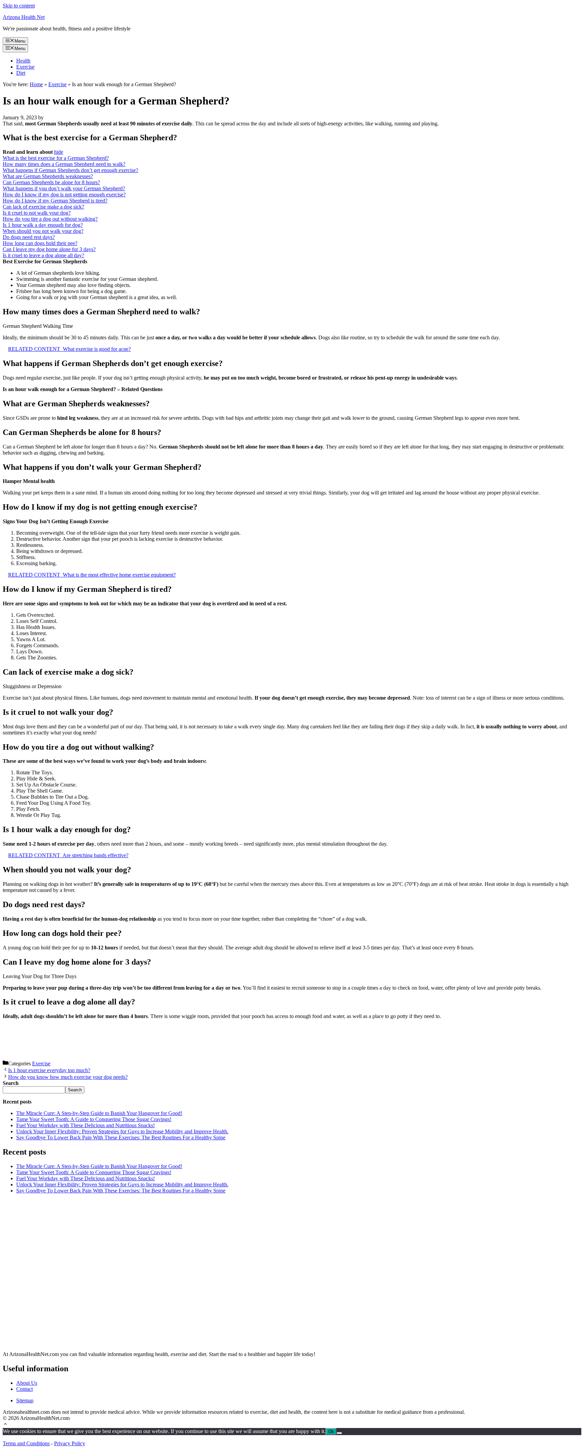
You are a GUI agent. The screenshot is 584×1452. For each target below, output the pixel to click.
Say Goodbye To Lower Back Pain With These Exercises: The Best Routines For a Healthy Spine (120, 1137)
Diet (20, 73)
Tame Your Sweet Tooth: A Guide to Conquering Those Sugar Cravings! (93, 1119)
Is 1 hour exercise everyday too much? (49, 1070)
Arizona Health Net (24, 17)
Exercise (25, 67)
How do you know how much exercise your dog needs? (68, 1077)
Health (23, 61)
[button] (5, 1425)
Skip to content (19, 5)
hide (58, 152)
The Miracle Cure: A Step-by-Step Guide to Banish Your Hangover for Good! (99, 1113)
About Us (26, 1383)
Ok (331, 1431)
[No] (339, 1433)
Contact (24, 1389)
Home (36, 84)
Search (75, 1089)
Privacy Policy (69, 1443)
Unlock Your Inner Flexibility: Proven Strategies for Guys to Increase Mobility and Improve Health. (122, 1131)
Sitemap (24, 1400)
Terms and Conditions (26, 1443)
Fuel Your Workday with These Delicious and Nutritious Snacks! (85, 1125)
